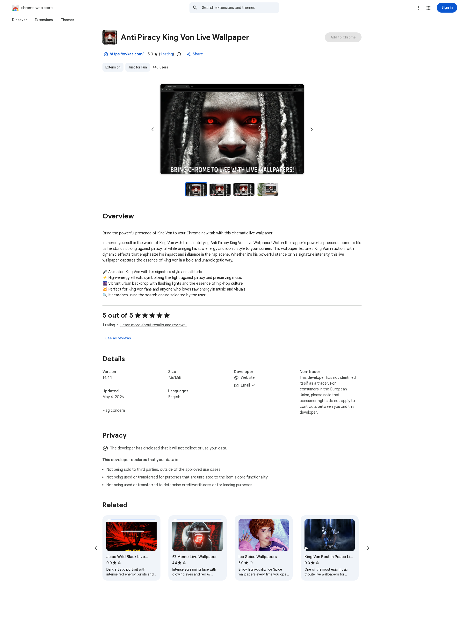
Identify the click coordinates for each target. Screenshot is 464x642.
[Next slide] (311, 129)
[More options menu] (418, 8)
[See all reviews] (118, 338)
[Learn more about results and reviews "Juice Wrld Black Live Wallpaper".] (119, 563)
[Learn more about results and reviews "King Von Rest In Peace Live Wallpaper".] (317, 563)
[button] (428, 8)
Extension (113, 67)
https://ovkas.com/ (127, 54)
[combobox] (240, 8)
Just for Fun (137, 67)
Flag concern (113, 410)
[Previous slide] (153, 129)
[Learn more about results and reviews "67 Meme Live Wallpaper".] (184, 563)
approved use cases (202, 469)
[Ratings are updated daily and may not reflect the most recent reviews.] (179, 54)
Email (245, 385)
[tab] (19, 19)
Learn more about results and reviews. (153, 325)
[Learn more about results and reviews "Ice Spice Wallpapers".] (251, 563)
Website (248, 377)
